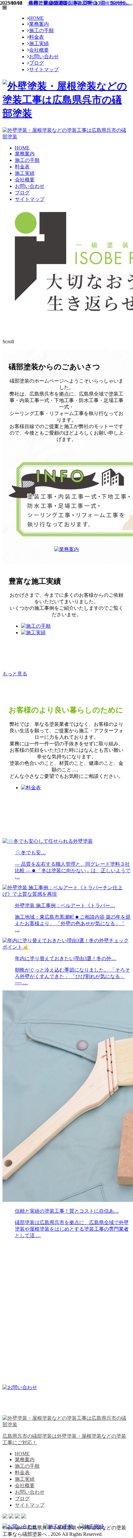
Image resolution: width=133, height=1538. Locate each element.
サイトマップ (44, 69)
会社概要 (39, 50)
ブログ (36, 63)
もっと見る (14, 673)
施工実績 (39, 43)
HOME (36, 18)
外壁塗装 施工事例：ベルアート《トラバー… (78, 3)
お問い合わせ (44, 56)
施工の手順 (41, 30)
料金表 (36, 37)
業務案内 (39, 24)
